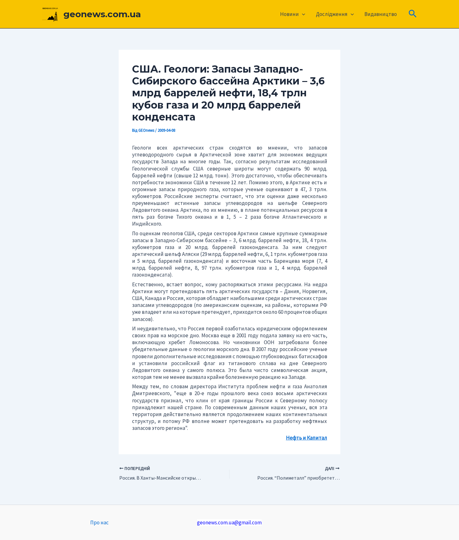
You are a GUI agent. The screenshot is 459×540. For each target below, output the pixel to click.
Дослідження (332, 14)
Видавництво (380, 14)
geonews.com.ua (102, 14)
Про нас (99, 522)
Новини (289, 14)
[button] (302, 14)
